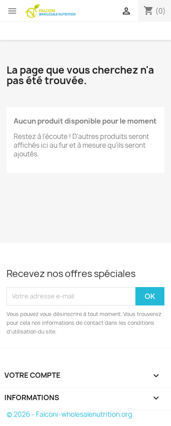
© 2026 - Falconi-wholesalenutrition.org (69, 414)
